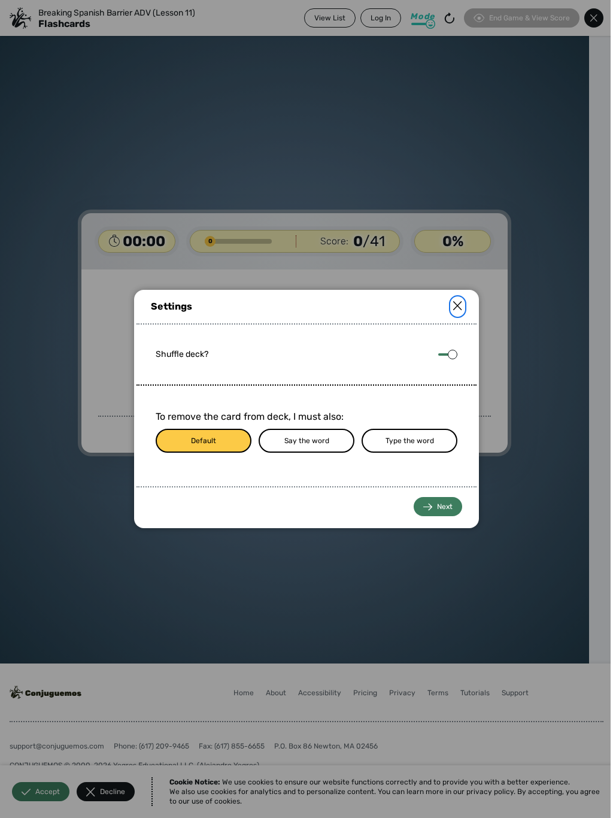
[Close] (457, 306)
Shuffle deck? (182, 354)
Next (445, 506)
